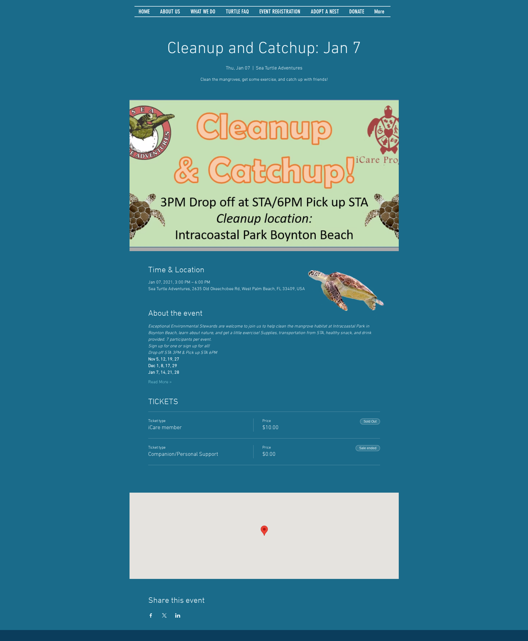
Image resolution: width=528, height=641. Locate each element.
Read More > (160, 382)
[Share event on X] (164, 615)
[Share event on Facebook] (150, 615)
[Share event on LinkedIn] (177, 615)
